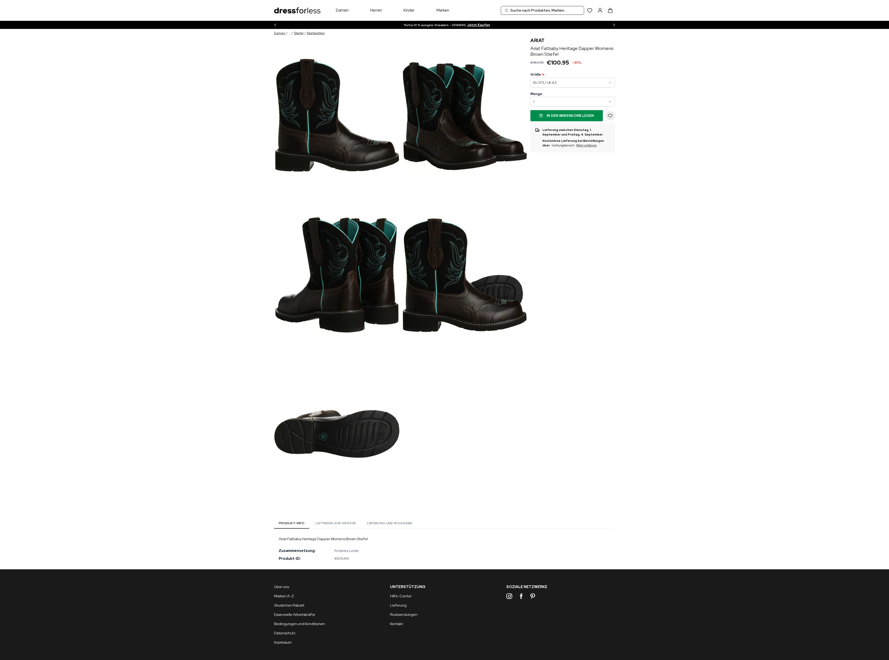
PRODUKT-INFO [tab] (291, 523)
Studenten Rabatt (289, 605)
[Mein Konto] (600, 10)
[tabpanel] (444, 549)
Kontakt (396, 623)
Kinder (409, 10)
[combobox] (542, 10)
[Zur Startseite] (297, 10)
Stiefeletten (316, 33)
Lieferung (398, 605)
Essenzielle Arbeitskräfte (294, 614)
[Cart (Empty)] (610, 10)
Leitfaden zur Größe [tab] (336, 523)
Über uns (281, 586)
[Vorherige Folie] (275, 25)
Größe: (537, 74)
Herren (376, 10)
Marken (442, 10)
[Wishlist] (590, 10)
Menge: (536, 94)
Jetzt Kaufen (475, 25)
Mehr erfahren (586, 145)
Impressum (283, 642)
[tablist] (345, 524)
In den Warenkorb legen (570, 116)
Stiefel (299, 33)
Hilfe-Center (401, 596)
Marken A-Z (284, 596)
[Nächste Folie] (614, 25)
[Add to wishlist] (610, 115)
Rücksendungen (403, 614)
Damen (342, 10)
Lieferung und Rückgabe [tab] (389, 523)
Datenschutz (284, 633)
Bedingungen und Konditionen (299, 623)
